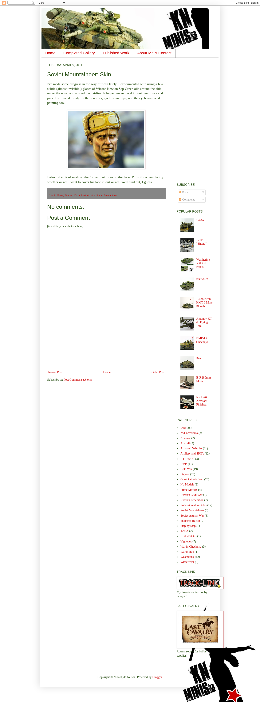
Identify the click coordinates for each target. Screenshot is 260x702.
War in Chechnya (190, 546)
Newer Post (55, 372)
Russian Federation (191, 500)
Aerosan (185, 438)
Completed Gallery (79, 53)
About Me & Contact (154, 53)
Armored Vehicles (191, 448)
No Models (187, 484)
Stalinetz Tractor (190, 520)
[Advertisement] (106, 340)
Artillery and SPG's (192, 453)
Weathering (187, 556)
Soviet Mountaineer (106, 195)
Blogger (157, 677)
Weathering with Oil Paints (203, 263)
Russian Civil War (191, 494)
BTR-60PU (187, 458)
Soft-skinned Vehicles (193, 505)
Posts (184, 192)
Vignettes (186, 541)
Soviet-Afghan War (192, 515)
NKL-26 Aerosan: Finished (201, 401)
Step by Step (188, 525)
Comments (188, 199)
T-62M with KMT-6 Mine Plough (204, 302)
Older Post (158, 372)
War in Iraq (187, 551)
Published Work (116, 53)
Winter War (187, 562)
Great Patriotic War (84, 195)
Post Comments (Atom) (78, 379)
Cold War (186, 469)
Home (50, 53)
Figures (69, 195)
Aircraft (185, 443)
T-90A (200, 220)
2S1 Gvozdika (189, 433)
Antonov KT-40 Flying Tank (204, 322)
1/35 (183, 427)
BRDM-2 (202, 279)
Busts (60, 195)
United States (188, 536)
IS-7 (198, 358)
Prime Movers (188, 489)
